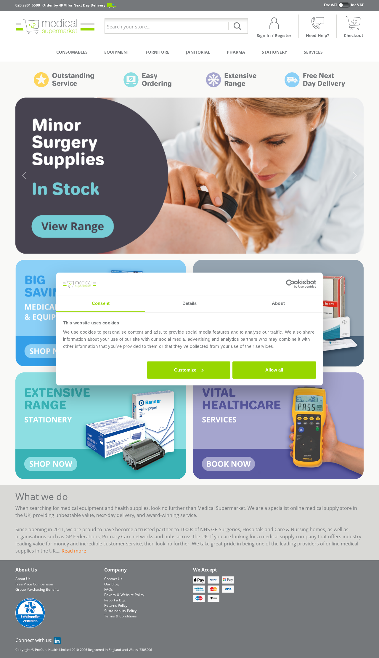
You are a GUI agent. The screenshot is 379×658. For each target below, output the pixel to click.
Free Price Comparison (34, 584)
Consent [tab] (101, 303)
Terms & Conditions (120, 616)
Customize (185, 369)
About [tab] (278, 303)
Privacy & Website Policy (124, 594)
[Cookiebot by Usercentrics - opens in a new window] (290, 283)
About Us (22, 578)
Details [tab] (189, 303)
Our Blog (111, 584)
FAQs (108, 589)
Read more (74, 550)
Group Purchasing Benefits (37, 589)
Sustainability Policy (120, 610)
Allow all (274, 369)
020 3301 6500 (27, 5)
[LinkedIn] (57, 640)
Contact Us (113, 578)
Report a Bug (115, 600)
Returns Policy (115, 605)
